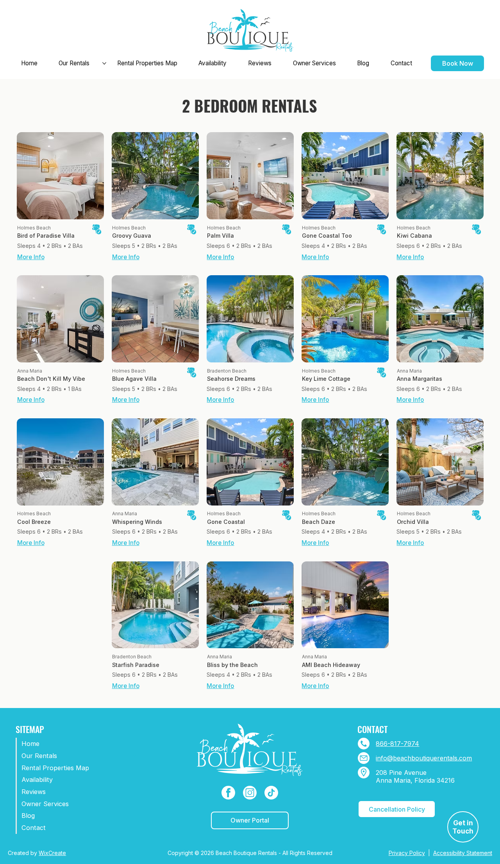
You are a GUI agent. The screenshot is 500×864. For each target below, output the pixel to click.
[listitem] (60, 197)
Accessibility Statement (462, 853)
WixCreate (52, 853)
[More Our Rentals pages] (104, 63)
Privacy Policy (407, 853)
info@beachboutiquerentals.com (424, 758)
